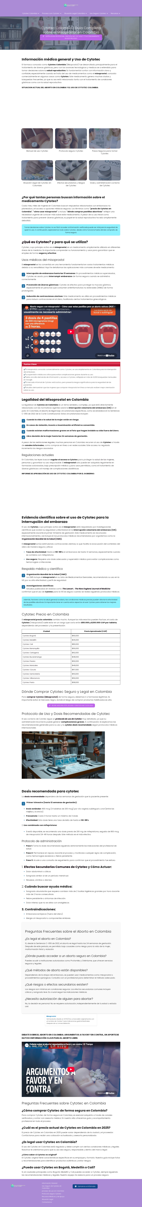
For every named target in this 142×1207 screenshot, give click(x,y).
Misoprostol (51, 1016)
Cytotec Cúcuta (29, 669)
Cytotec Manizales (30, 665)
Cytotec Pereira (29, 661)
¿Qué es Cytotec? (36, 242)
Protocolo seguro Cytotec (51, 1194)
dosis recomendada (34, 796)
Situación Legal (47, 1199)
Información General (49, 1183)
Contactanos (47, 1202)
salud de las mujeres (104, 459)
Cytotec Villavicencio (31, 678)
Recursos (114, 13)
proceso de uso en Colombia (53, 1191)
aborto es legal (48, 411)
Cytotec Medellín (29, 640)
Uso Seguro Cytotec (98, 13)
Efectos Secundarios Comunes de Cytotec (55, 867)
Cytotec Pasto (28, 682)
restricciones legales (45, 442)
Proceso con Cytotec (50, 13)
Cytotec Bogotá (29, 636)
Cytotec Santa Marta (31, 674)
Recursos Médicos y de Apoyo (53, 1197)
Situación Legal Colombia (74, 13)
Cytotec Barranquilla (31, 648)
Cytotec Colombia (29, 13)
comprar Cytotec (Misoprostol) (42, 697)
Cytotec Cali (28, 644)
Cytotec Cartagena (31, 652)
